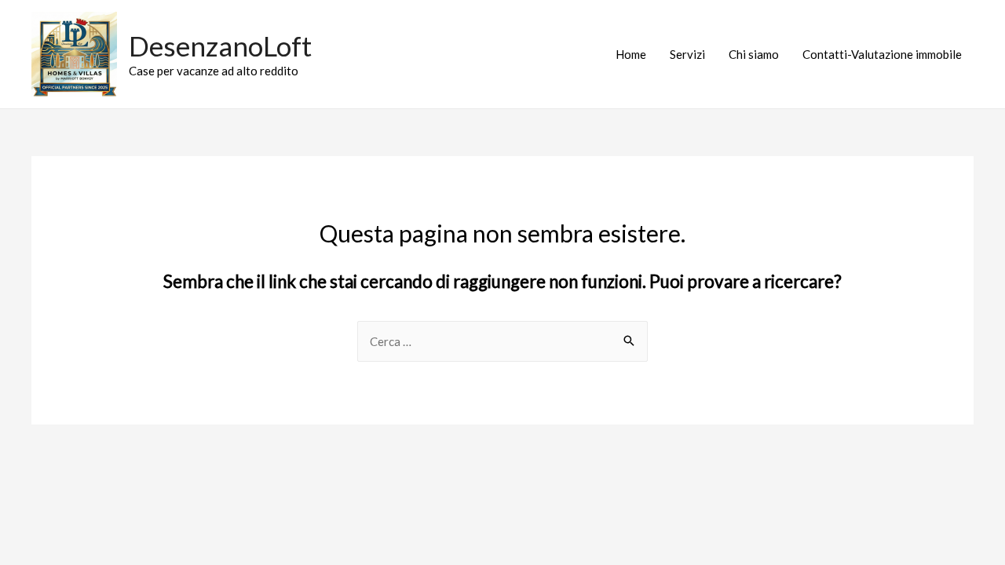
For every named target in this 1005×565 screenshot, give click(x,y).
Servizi (687, 54)
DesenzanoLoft (220, 45)
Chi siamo (754, 54)
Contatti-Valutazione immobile (882, 54)
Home (631, 54)
